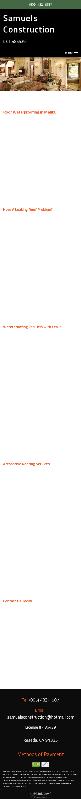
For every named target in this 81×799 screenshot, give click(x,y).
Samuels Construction (29, 23)
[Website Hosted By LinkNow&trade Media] (40, 794)
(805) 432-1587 (40, 4)
